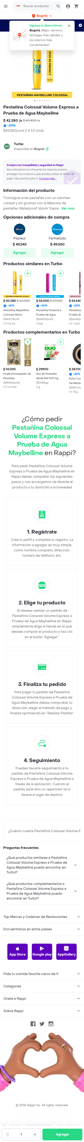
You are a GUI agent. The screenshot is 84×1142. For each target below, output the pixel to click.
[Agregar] (27, 273)
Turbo (18, 144)
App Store (17, 954)
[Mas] (35, 1134)
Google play (42, 954)
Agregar (19, 253)
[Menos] (7, 1134)
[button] (42, 16)
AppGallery (66, 954)
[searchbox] (37, 6)
